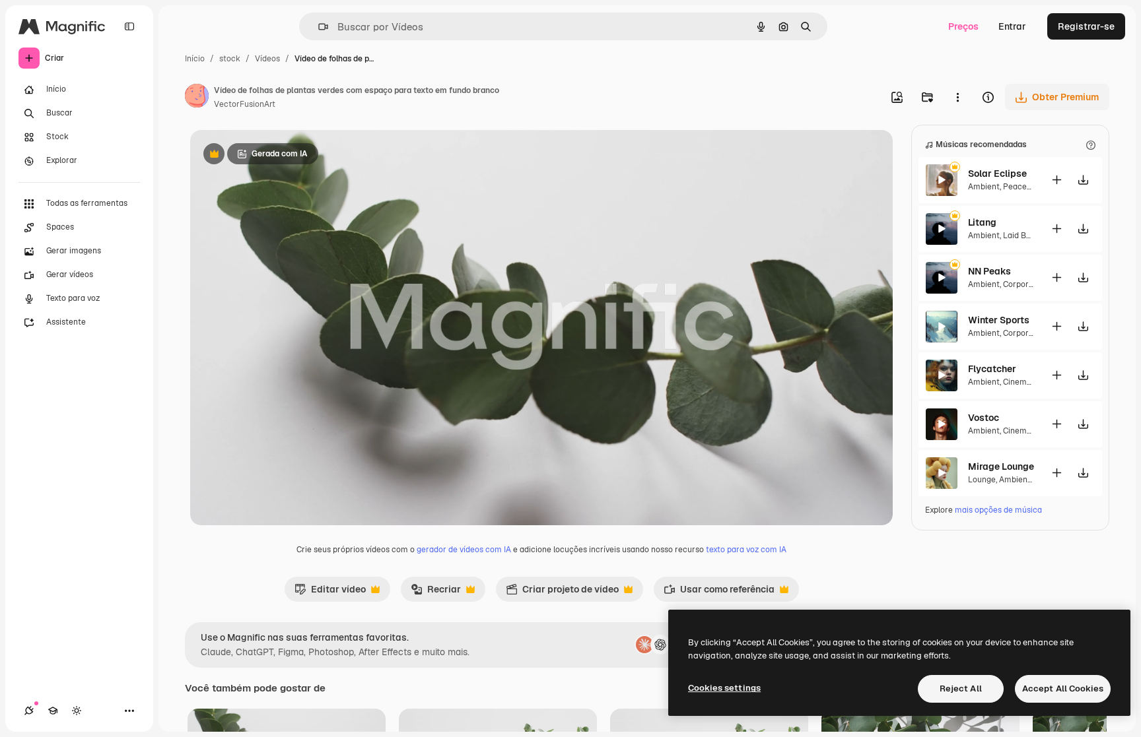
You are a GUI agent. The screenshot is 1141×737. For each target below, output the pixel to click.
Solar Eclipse (997, 173)
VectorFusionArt (244, 104)
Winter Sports (998, 320)
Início (195, 58)
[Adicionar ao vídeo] (1056, 180)
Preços (963, 26)
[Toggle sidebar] (129, 26)
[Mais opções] (957, 97)
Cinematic (1022, 382)
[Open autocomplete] (318, 27)
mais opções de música (998, 510)
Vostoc (983, 418)
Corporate (1022, 284)
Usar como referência (719, 592)
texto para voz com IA (746, 549)
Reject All (961, 688)
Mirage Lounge (1001, 466)
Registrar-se (1086, 26)
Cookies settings (724, 687)
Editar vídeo (330, 592)
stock (229, 58)
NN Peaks (989, 271)
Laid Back (1021, 235)
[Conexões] (29, 710)
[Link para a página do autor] (197, 98)
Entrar (1012, 26)
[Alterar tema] (76, 710)
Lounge (982, 479)
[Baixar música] (1083, 180)
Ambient (984, 186)
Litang (982, 222)
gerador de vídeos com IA (464, 549)
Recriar (436, 592)
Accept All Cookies (1062, 688)
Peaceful (1020, 186)
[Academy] (52, 710)
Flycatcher (992, 369)
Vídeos (267, 58)
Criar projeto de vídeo (562, 592)
